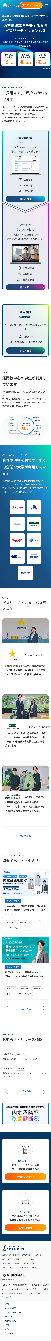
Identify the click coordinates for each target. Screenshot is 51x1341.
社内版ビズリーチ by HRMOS (28, 1293)
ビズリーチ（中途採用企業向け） (15, 1285)
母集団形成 (6, 1255)
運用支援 (38, 1255)
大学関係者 (9, 1333)
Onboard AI (6, 1297)
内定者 (7, 1325)
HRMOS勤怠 (32, 1289)
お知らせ (18, 1263)
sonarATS (45, 1285)
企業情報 (34, 1267)
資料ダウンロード (9, 1267)
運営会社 (8, 1304)
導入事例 (16, 1259)
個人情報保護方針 (11, 1308)
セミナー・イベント (29, 1259)
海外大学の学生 (10, 1320)
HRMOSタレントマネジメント (13, 1289)
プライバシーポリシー (13, 1312)
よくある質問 (23, 1267)
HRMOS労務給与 (8, 1293)
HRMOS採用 (34, 1285)
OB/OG (7, 1329)
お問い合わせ (29, 1263)
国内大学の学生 (10, 1316)
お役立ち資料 (7, 1263)
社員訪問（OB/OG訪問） (22, 1255)
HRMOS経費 (43, 1289)
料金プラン (6, 1259)
